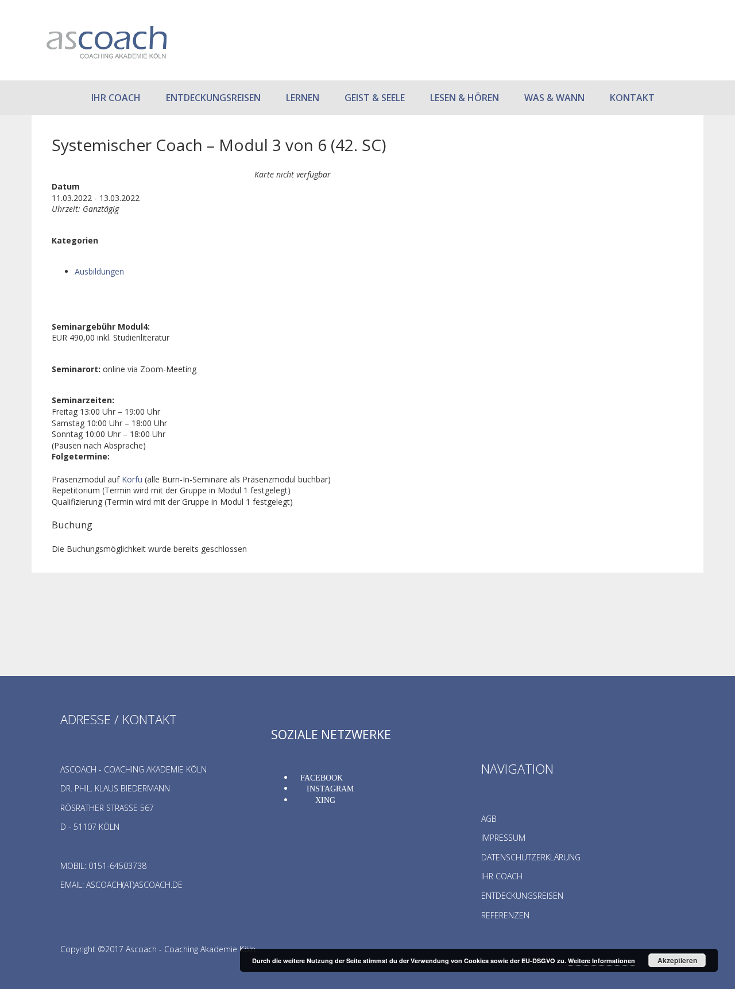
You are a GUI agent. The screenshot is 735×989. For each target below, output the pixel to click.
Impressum (503, 837)
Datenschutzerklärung (531, 857)
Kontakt (632, 97)
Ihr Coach (116, 97)
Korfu (132, 479)
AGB (489, 818)
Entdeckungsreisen (213, 97)
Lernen (302, 97)
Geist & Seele (375, 97)
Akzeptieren (677, 960)
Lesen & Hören (464, 97)
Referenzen (505, 915)
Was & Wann (554, 97)
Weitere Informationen (601, 960)
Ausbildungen (99, 271)
